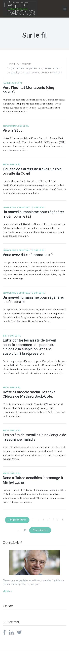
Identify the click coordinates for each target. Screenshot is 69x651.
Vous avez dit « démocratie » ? (28, 255)
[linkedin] (11, 633)
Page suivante (39, 530)
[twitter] (19, 633)
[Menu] (64, 9)
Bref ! (6, 164)
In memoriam (10, 126)
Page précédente (18, 520)
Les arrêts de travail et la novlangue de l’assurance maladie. (34, 437)
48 (25, 530)
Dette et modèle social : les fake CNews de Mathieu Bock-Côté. (29, 394)
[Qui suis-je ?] (34, 562)
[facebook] (4, 633)
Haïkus (7, 83)
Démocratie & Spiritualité (18, 207)
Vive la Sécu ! (13, 130)
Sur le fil (17, 83)
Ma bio (6, 591)
